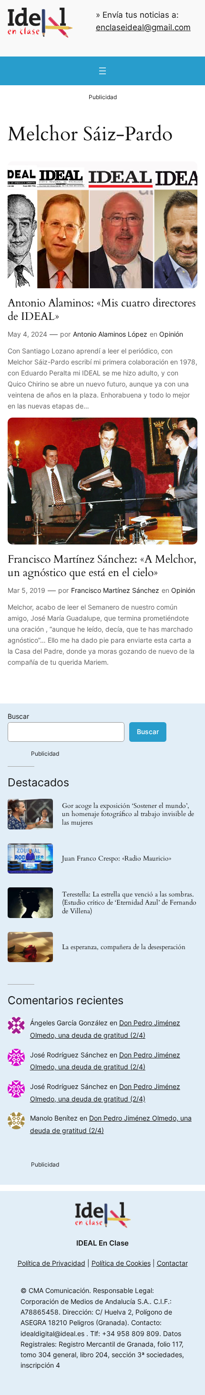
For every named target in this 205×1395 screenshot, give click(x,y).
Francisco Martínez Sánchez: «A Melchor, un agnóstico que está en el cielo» (102, 566)
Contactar (172, 1263)
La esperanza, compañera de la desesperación (123, 947)
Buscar (18, 716)
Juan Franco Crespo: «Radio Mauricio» (116, 858)
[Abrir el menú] (102, 71)
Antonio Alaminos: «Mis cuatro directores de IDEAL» (102, 309)
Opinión (171, 334)
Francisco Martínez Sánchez (115, 590)
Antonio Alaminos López (110, 334)
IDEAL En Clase (102, 1243)
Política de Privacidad (51, 1263)
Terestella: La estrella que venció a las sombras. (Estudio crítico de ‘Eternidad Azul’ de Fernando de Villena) (129, 902)
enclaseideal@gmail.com (143, 27)
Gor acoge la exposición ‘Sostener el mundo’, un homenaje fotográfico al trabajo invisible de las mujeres (128, 814)
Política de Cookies (121, 1263)
